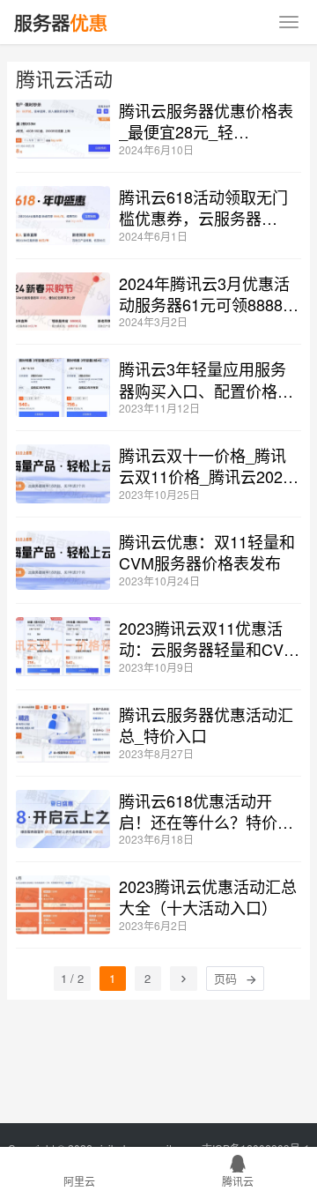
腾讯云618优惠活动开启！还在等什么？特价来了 (206, 811)
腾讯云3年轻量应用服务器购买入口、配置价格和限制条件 (206, 379)
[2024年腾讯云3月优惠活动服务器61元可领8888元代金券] (63, 301)
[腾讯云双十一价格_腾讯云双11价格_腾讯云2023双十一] (63, 473)
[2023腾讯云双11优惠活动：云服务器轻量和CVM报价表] (63, 646)
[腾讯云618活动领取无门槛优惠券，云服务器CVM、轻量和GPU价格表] (63, 215)
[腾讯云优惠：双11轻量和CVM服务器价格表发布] (63, 560)
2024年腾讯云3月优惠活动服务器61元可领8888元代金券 (209, 293)
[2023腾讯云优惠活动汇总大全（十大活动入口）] (63, 904)
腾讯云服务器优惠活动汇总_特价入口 (206, 724)
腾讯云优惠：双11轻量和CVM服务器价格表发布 (207, 552)
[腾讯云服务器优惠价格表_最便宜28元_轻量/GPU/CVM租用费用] (63, 129)
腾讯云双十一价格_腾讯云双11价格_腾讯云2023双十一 (205, 465)
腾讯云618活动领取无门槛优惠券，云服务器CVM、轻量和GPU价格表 (209, 207)
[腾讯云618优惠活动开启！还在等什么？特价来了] (63, 819)
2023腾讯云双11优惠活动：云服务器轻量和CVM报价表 (208, 638)
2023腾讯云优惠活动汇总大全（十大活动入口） (208, 896)
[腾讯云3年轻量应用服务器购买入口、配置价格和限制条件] (63, 387)
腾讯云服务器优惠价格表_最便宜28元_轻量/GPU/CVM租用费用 (206, 121)
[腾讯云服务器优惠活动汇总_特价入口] (63, 733)
